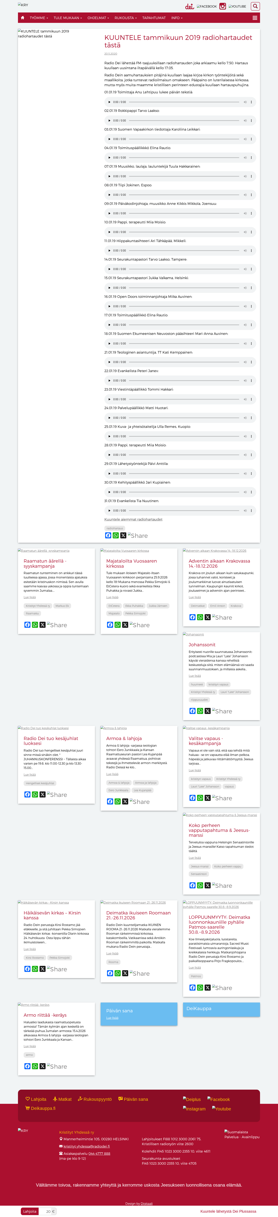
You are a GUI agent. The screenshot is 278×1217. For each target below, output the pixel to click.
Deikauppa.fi (42, 1108)
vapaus (229, 786)
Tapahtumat (154, 18)
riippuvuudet (199, 699)
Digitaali (147, 1203)
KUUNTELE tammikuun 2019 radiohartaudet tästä (178, 41)
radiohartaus (115, 528)
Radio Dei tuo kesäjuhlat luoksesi (51, 740)
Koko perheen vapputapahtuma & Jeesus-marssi (219, 830)
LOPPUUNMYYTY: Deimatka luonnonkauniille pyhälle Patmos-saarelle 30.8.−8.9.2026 (219, 924)
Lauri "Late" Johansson (235, 692)
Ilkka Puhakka (134, 605)
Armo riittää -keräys (45, 1015)
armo (29, 1054)
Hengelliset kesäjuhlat (40, 783)
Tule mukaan (67, 18)
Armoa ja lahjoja (145, 782)
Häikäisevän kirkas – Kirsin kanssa (52, 915)
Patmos (196, 976)
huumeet (197, 684)
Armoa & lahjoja (124, 738)
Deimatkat (198, 605)
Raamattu (32, 613)
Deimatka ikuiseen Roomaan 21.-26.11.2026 (138, 915)
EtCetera (114, 605)
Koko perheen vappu (227, 866)
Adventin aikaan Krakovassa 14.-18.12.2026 (219, 563)
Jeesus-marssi (200, 866)
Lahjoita (29, 1211)
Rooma (113, 962)
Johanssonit (202, 644)
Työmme (38, 18)
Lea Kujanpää (142, 790)
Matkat (64, 1099)
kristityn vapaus (218, 684)
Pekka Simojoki (135, 613)
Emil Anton (217, 605)
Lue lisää (30, 597)
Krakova (236, 605)
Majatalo (114, 613)
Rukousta (125, 18)
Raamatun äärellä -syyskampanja (45, 563)
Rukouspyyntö (97, 1099)
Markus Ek (62, 605)
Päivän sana (135, 1099)
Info (176, 18)
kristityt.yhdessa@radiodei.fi (87, 1146)
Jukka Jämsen (158, 605)
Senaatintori (199, 874)
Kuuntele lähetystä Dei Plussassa (228, 1211)
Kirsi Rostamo (35, 957)
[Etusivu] (22, 17)
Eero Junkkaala (118, 790)
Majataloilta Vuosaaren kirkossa (131, 563)
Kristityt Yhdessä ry (38, 605)
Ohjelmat (97, 18)
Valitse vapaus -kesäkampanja (206, 740)
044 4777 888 (99, 1153)
